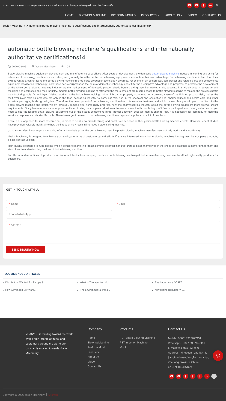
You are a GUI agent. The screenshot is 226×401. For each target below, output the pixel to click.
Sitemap (53, 394)
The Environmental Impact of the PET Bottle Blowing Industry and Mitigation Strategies (95, 289)
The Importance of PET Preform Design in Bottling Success (170, 282)
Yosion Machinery (14, 25)
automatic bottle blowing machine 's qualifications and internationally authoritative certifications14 (90, 25)
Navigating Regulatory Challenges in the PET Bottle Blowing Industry (170, 289)
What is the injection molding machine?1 (95, 282)
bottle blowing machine (165, 73)
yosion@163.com (188, 347)
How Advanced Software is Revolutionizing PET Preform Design (20, 289)
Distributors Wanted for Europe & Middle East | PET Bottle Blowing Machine (26, 282)
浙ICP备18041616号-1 (181, 367)
